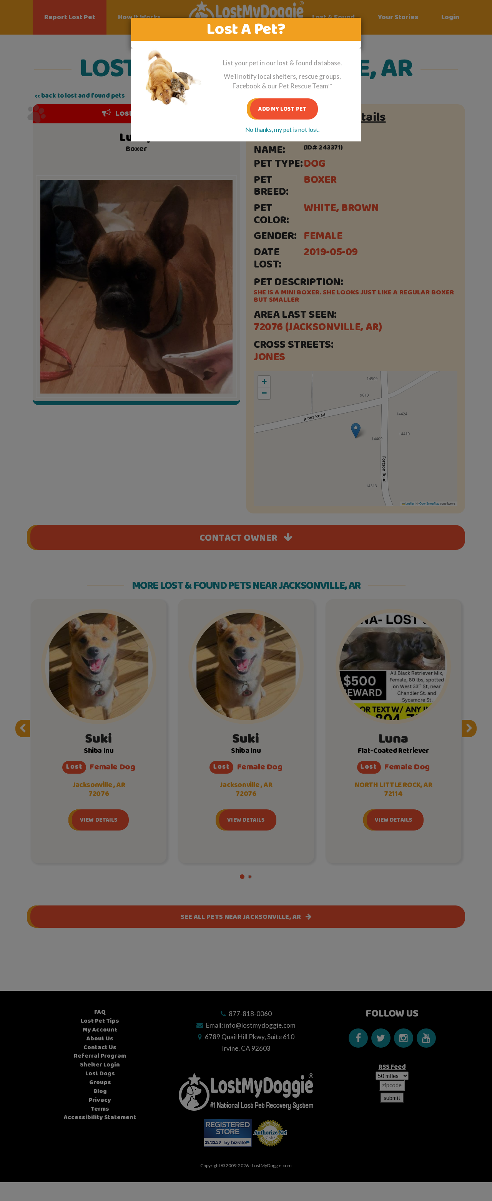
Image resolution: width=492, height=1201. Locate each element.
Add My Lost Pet (282, 109)
